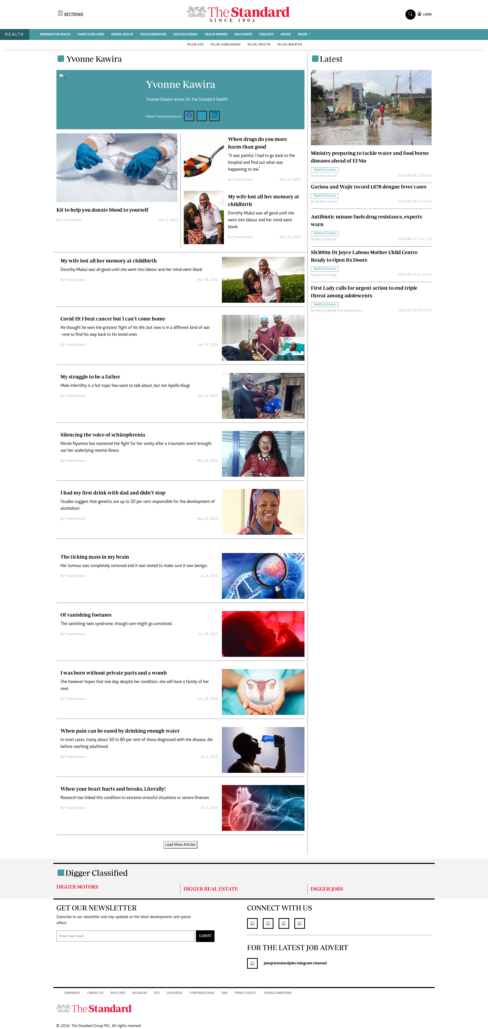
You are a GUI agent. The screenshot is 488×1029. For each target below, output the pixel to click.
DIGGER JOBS (327, 889)
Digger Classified (96, 872)
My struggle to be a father (90, 377)
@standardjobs (283, 963)
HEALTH (14, 34)
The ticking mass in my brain (94, 557)
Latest (331, 58)
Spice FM (260, 44)
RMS (225, 993)
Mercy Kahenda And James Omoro (339, 311)
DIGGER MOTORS (77, 887)
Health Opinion (216, 34)
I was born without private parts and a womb (113, 673)
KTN (197, 44)
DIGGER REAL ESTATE (211, 889)
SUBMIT (205, 936)
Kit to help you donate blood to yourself (102, 210)
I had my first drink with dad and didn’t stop (112, 493)
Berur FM (291, 44)
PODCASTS (266, 34)
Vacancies (139, 993)
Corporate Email (202, 993)
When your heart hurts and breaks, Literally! (113, 789)
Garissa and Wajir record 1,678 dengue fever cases (368, 187)
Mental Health (122, 34)
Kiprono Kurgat (326, 275)
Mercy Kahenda (326, 239)
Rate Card (118, 993)
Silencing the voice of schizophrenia (102, 435)
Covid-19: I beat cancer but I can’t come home (112, 319)
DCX (157, 993)
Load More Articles (180, 845)
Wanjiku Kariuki (326, 176)
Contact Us (95, 993)
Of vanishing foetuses (85, 615)
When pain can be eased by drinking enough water (120, 731)
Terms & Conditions (278, 993)
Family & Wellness (91, 34)
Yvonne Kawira (71, 220)
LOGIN (426, 14)
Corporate (72, 993)
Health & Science (186, 34)
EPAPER (286, 34)
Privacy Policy (245, 993)
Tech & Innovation (153, 34)
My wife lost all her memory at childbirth (108, 261)
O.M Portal (175, 993)
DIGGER (303, 34)
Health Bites (243, 34)
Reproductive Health (55, 34)
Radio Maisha (227, 44)
